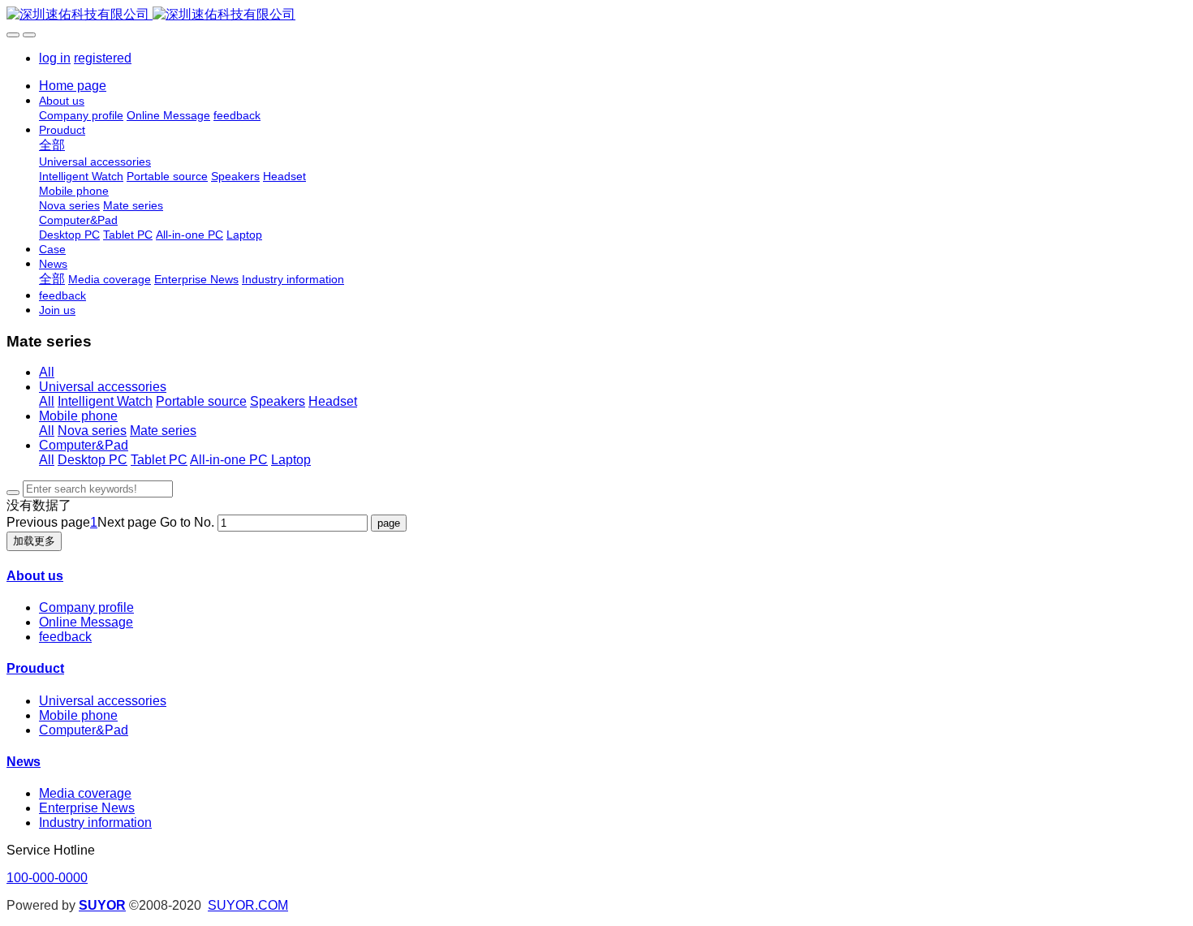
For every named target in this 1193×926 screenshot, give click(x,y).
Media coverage (85, 793)
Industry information (95, 822)
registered (102, 58)
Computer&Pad (83, 445)
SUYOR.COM (248, 905)
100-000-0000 (47, 878)
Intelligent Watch (105, 401)
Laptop (291, 460)
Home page (72, 86)
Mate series (163, 430)
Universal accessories (102, 387)
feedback (65, 637)
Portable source (201, 401)
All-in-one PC (229, 460)
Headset (332, 401)
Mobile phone (78, 416)
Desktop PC (92, 460)
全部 (52, 145)
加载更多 (34, 541)
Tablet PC (159, 460)
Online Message (86, 622)
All (46, 372)
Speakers (277, 401)
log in (55, 58)
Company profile (86, 607)
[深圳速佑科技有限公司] (596, 15)
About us (34, 576)
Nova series (92, 430)
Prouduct (35, 668)
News (23, 762)
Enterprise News (87, 808)
